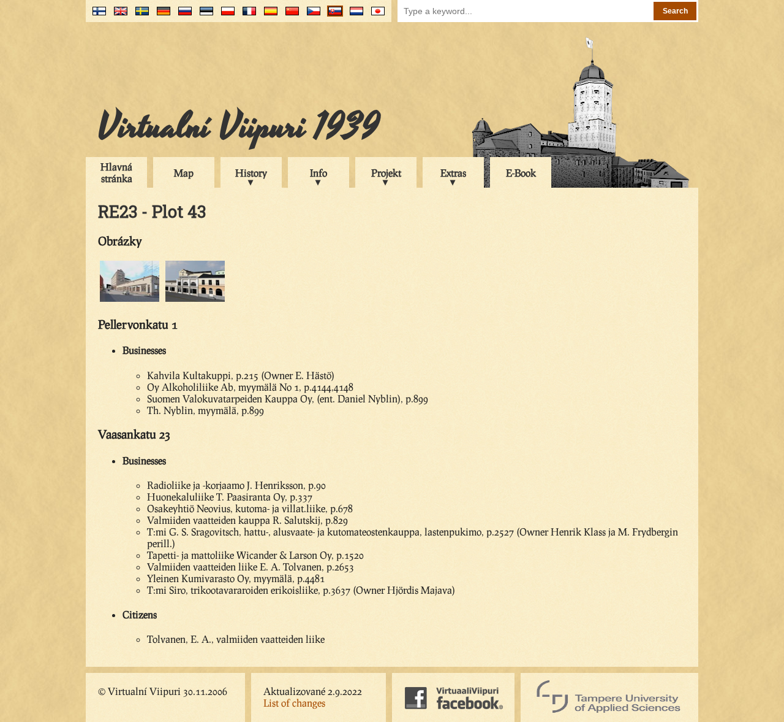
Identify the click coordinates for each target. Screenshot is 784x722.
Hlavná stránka (116, 172)
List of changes (294, 703)
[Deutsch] (161, 15)
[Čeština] (311, 15)
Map (184, 173)
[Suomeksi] (96, 15)
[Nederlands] (353, 15)
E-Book (521, 173)
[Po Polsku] (225, 15)
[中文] (289, 15)
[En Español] (268, 15)
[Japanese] (375, 15)
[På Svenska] (139, 15)
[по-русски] (182, 15)
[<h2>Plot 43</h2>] (129, 299)
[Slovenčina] (332, 15)
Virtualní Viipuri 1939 (239, 127)
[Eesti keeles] (203, 15)
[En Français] (246, 15)
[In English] (118, 15)
